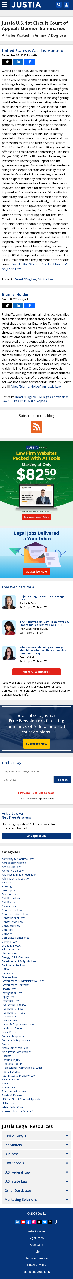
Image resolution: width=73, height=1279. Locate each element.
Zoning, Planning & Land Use (19, 1111)
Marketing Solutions (20, 1199)
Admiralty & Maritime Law (18, 859)
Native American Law (15, 1048)
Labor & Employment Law (18, 1024)
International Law (12, 1008)
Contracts (8, 930)
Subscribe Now (36, 743)
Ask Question (36, 836)
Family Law (9, 973)
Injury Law (8, 997)
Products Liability (12, 1063)
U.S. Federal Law (17, 1172)
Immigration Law (12, 993)
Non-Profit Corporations (16, 1052)
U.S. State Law (15, 1181)
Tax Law (7, 1083)
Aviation (7, 882)
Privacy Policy (36, 1265)
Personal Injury (11, 1060)
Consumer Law (11, 926)
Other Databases (17, 1190)
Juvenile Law (9, 1020)
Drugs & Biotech (12, 945)
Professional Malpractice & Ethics (22, 1067)
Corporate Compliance (15, 937)
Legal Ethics (9, 1032)
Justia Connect (36, 1231)
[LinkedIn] (17, 1222)
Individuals (13, 1145)
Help (36, 1251)
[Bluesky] (44, 1222)
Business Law (10, 894)
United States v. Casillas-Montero (32, 50)
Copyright (7, 933)
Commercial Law (12, 910)
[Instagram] (34, 1222)
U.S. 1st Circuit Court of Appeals (27, 401)
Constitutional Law (13, 918)
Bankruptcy (9, 890)
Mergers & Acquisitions (16, 1040)
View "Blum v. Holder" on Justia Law (36, 386)
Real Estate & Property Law (18, 1075)
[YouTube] (23, 1222)
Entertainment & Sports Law (19, 961)
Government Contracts (16, 985)
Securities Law (10, 1079)
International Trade (13, 1012)
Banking (7, 886)
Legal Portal (36, 1238)
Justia (42, 1213)
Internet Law (9, 1016)
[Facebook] (28, 1222)
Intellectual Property (14, 1004)
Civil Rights (44, 397)
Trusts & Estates (12, 1095)
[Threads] (39, 1222)
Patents (6, 1056)
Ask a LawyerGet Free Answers (16, 815)
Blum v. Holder (15, 294)
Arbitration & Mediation (16, 878)
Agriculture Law (11, 866)
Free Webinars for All (19, 587)
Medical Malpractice (14, 1036)
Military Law (9, 1044)
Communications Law (15, 914)
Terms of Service (36, 1258)
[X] (50, 1222)
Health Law (9, 989)
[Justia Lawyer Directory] (55, 1222)
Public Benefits (11, 1071)
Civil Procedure (11, 898)
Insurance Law (10, 1000)
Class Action (9, 906)
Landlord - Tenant (13, 1028)
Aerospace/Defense (14, 863)
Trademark (8, 1087)
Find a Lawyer (13, 762)
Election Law (9, 953)
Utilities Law (9, 1103)
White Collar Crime (13, 1107)
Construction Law (12, 922)
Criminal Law (45, 279)
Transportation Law (14, 1091)
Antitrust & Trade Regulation (19, 874)
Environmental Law (13, 965)
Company (36, 1244)
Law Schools (14, 1163)
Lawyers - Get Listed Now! (36, 793)
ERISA (5, 969)
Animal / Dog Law (25, 279)
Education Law (11, 949)
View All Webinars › (36, 672)
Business (11, 1154)
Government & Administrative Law (23, 981)
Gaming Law (9, 977)
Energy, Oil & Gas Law (15, 957)
